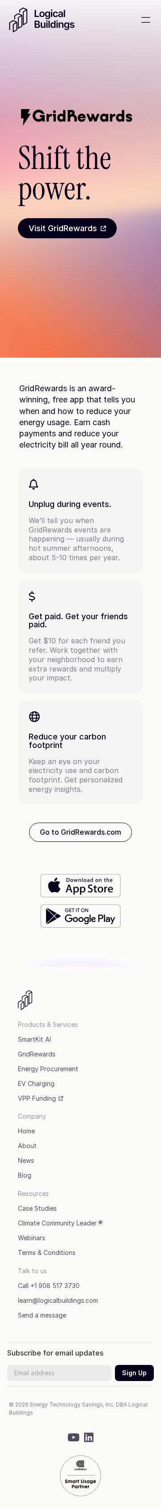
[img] (74, 1437)
